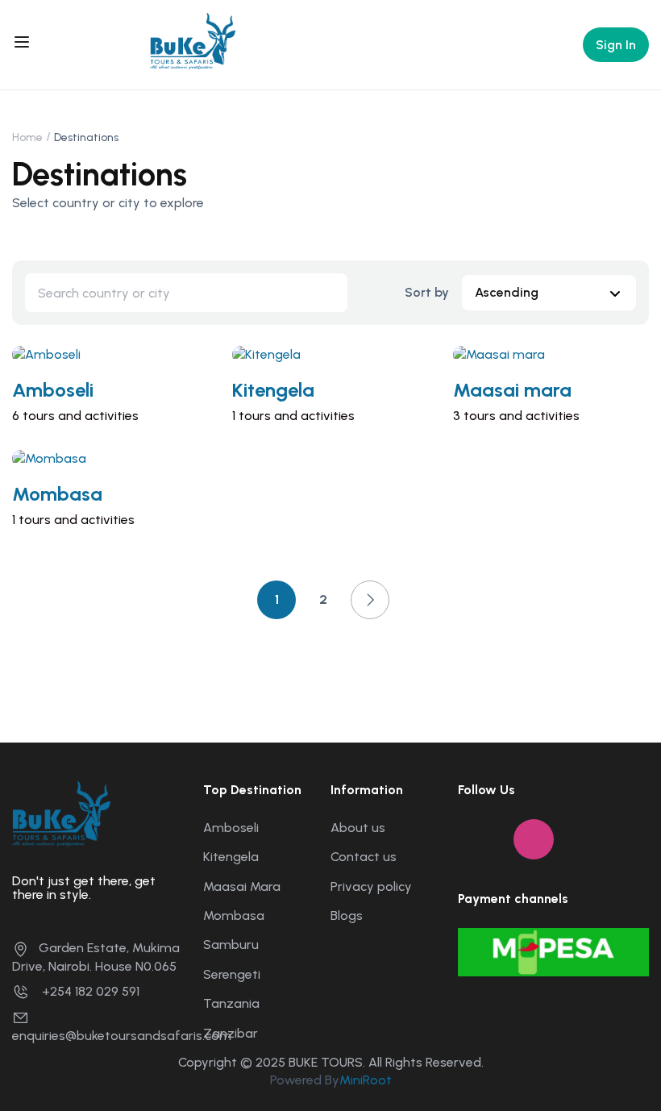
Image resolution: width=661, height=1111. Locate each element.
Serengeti (231, 974)
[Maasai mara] (499, 353)
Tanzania (231, 1003)
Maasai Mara (242, 886)
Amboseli (53, 390)
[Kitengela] (266, 353)
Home (27, 137)
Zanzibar (230, 1033)
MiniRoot (365, 1080)
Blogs (346, 915)
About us (357, 827)
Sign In (616, 44)
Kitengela (273, 390)
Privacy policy (371, 886)
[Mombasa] (49, 457)
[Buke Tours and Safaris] (192, 43)
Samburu (231, 944)
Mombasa (57, 494)
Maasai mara (512, 390)
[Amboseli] (46, 353)
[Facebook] (478, 839)
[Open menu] (23, 44)
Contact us (363, 856)
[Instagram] (533, 839)
